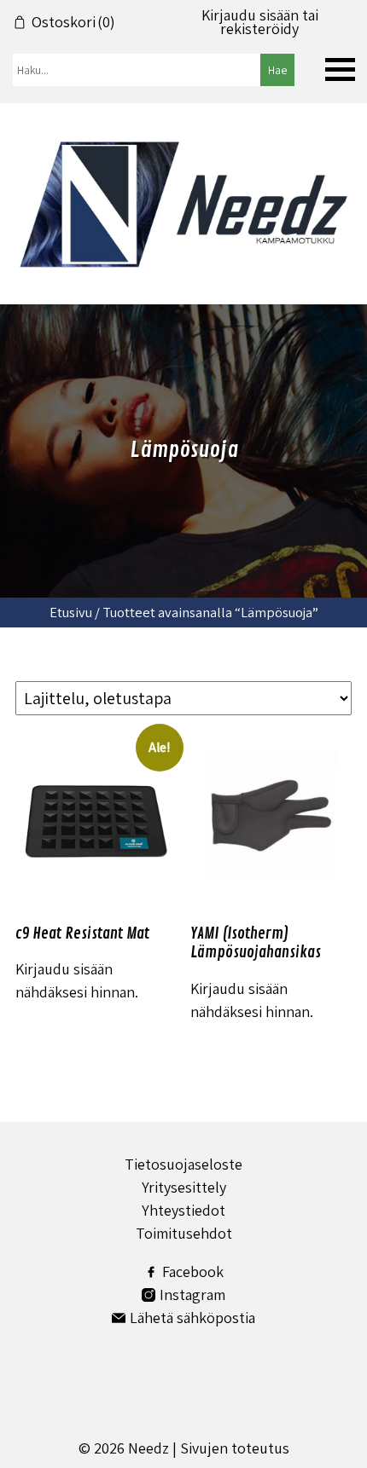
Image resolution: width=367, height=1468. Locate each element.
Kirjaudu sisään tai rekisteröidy (259, 22)
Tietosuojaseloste (183, 1164)
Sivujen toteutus (234, 1448)
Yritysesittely (184, 1187)
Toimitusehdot (184, 1233)
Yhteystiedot (183, 1210)
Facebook (193, 1271)
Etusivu (71, 612)
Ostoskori (73, 22)
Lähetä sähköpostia (192, 1317)
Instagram (192, 1294)
